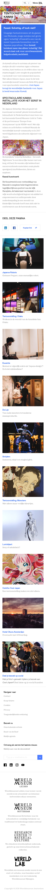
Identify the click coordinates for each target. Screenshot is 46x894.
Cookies (7, 705)
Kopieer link (27, 228)
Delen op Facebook (14, 228)
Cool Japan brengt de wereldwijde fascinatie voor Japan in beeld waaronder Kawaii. (22, 88)
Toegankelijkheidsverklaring (16, 714)
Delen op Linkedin (5, 228)
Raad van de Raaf (11, 732)
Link (23, 257)
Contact (7, 696)
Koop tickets (9, 701)
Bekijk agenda (9, 736)
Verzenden (39, 757)
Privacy (7, 710)
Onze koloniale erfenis (13, 727)
